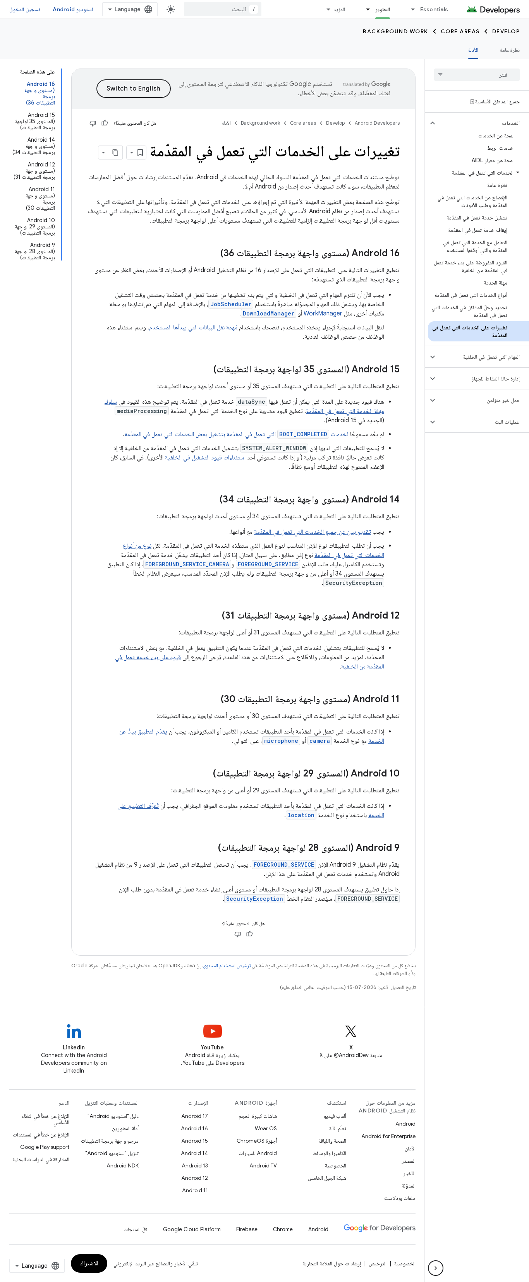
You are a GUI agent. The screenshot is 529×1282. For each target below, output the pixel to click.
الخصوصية (335, 1165)
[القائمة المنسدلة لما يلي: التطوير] (364, 9)
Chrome (283, 1229)
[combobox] (222, 9)
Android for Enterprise (388, 1136)
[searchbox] (477, 75)
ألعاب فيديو (334, 1115)
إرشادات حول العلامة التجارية (331, 1263)
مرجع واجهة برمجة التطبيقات (110, 1140)
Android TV (263, 1165)
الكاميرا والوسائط (329, 1153)
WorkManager (323, 313)
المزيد (339, 9)
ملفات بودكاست (400, 1198)
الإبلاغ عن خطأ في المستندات (41, 1134)
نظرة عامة (510, 49)
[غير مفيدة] (93, 123)
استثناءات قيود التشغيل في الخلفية (205, 457)
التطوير (382, 9)
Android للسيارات (258, 1153)
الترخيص (377, 1263)
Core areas (460, 31)
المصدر (409, 1160)
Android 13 (195, 1165)
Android (405, 1123)
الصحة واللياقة (332, 1140)
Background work (395, 31)
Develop (506, 31)
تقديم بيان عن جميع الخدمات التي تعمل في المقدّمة (312, 532)
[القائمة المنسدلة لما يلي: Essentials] (409, 9)
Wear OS (266, 1128)
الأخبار (409, 1173)
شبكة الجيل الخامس (327, 1177)
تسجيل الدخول (24, 9)
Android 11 (195, 1190)
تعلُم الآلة (337, 1128)
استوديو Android (73, 9)
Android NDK (122, 1165)
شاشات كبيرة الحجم (258, 1115)
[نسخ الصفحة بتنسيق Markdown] (116, 152)
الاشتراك (89, 1263)
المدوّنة (409, 1185)
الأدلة (473, 49)
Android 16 (194, 1128)
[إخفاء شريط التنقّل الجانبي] (435, 1268)
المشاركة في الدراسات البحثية (40, 1159)
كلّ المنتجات (136, 1229)
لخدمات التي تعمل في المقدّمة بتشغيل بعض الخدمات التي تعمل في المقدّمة (236, 434)
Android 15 (194, 1140)
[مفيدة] (104, 123)
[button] (483, 123)
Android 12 (194, 1177)
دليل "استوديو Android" (113, 1115)
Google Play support (44, 1146)
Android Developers (377, 123)
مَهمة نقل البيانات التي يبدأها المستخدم (193, 327)
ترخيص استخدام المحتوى (227, 965)
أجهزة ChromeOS (257, 1140)
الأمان (410, 1148)
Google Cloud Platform (192, 1229)
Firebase (247, 1229)
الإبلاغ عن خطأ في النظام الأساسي (45, 1119)
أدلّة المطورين (125, 1128)
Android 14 (194, 1153)
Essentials (434, 9)
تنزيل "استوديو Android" (112, 1153)
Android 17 (194, 1115)
